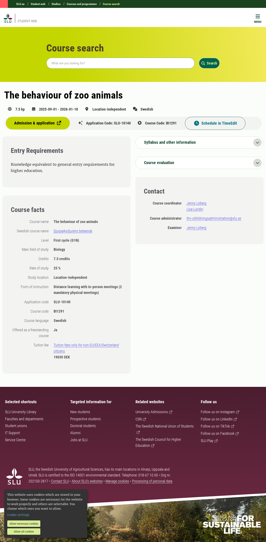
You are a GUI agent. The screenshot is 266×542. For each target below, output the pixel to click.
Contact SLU (60, 481)
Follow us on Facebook (217, 433)
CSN (138, 419)
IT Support (12, 433)
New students (80, 412)
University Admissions (151, 412)
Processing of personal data (152, 481)
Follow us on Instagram (218, 412)
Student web (38, 4)
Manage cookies (117, 481)
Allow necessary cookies (23, 523)
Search (212, 63)
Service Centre (15, 440)
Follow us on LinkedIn (217, 419)
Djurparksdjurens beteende (73, 231)
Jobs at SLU (78, 440)
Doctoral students (83, 426)
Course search (111, 4)
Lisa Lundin (195, 209)
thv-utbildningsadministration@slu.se (214, 218)
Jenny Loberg (196, 203)
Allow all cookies (24, 531)
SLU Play (207, 440)
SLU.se (20, 4)
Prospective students (85, 419)
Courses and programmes (82, 4)
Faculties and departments (24, 419)
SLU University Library (20, 412)
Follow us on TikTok (215, 426)
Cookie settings (18, 515)
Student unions (16, 426)
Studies (56, 4)
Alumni (75, 433)
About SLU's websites (87, 481)
